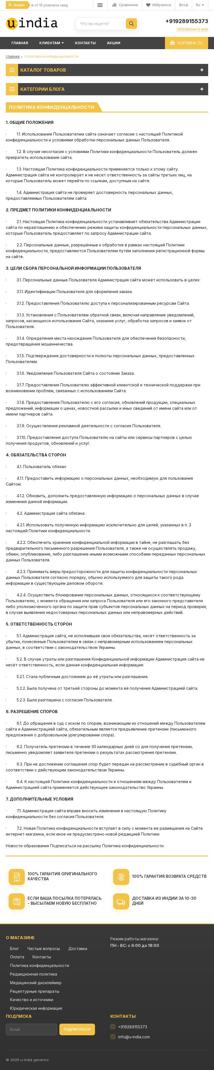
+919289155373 (187, 21)
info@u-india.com (134, 1036)
